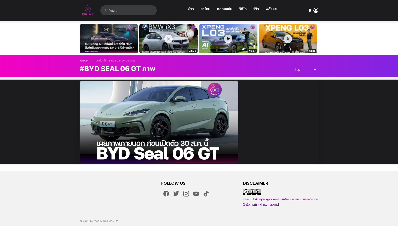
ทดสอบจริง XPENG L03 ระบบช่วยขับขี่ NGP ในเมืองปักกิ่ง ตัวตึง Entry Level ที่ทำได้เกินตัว (226, 45)
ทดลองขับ (224, 9)
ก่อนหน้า (82, 39)
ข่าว (191, 9)
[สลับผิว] (309, 10)
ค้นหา (107, 10)
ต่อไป (316, 39)
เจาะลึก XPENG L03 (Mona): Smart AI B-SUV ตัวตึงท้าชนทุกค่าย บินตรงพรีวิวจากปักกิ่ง (288, 45)
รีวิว (256, 9)
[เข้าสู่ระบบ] (315, 10)
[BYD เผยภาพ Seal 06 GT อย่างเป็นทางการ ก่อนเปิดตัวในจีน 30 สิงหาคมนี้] (159, 122)
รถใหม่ (205, 9)
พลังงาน (272, 9)
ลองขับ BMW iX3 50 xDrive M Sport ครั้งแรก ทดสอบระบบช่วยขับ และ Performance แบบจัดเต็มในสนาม (166, 45)
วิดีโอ (243, 9)
